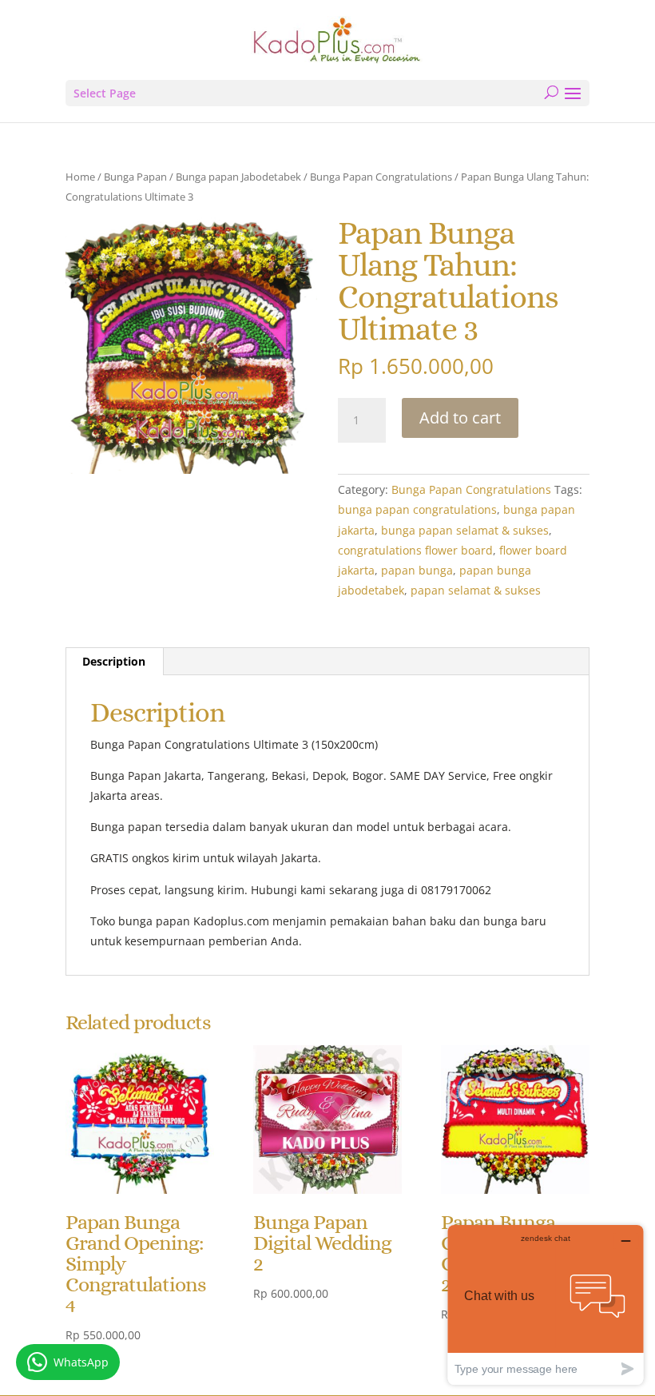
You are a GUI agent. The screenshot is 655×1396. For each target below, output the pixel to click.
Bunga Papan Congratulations (381, 176)
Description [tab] (113, 661)
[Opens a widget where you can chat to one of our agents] (545, 1304)
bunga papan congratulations (417, 509)
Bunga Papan (135, 176)
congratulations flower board (415, 550)
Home (80, 176)
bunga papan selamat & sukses (465, 530)
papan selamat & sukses (476, 590)
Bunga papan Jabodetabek (238, 176)
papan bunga (417, 570)
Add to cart (460, 417)
